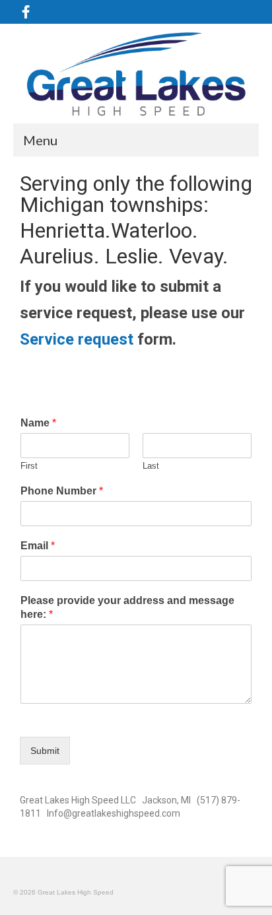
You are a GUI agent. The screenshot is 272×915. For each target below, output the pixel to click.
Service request (76, 339)
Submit (44, 750)
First (29, 466)
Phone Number (61, 490)
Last (151, 466)
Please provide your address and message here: (127, 607)
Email (37, 545)
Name (38, 422)
